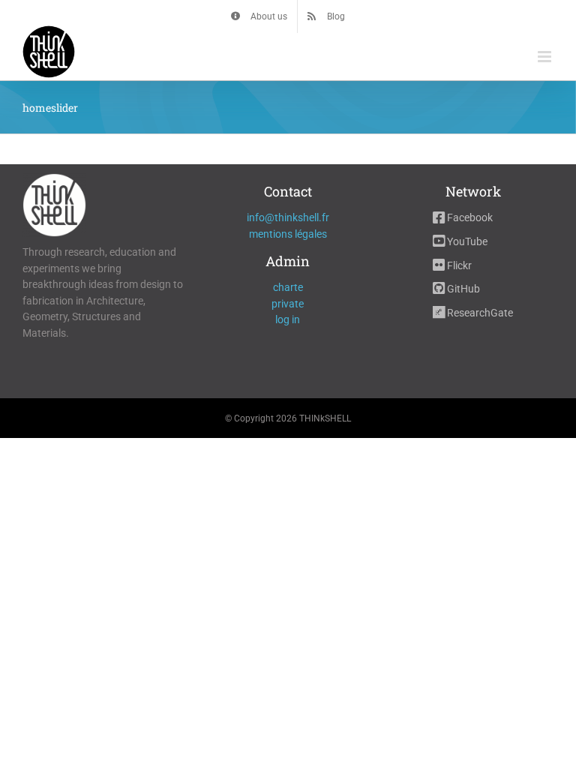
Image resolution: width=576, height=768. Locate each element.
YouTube (466, 242)
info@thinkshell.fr (288, 218)
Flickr (458, 266)
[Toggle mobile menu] (546, 56)
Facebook (469, 218)
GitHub (462, 289)
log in (287, 320)
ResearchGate (479, 313)
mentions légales (288, 234)
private (288, 304)
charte (288, 287)
